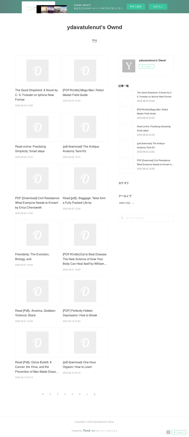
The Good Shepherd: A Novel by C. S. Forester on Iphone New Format (36, 95)
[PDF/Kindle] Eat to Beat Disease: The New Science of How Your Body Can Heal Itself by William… (85, 259)
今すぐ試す (136, 6)
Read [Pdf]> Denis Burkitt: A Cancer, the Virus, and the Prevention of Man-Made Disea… (37, 367)
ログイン (158, 6)
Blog (94, 39)
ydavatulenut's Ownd (94, 27)
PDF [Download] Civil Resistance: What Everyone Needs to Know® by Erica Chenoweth (37, 202)
